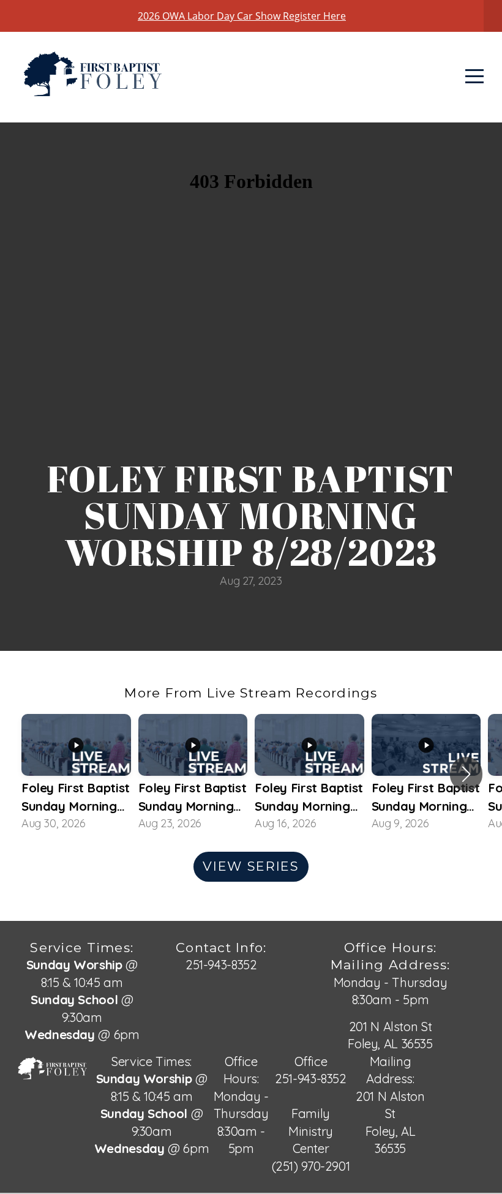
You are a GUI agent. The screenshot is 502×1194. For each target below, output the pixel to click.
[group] (76, 773)
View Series (251, 866)
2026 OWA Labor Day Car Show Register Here (242, 16)
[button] (466, 773)
